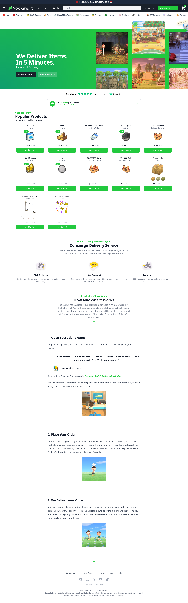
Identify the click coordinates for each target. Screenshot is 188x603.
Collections (84, 15)
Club (58, 8)
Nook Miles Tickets (65, 15)
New (8, 15)
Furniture (112, 15)
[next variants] (39, 217)
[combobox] (102, 8)
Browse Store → (26, 74)
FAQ (38, 8)
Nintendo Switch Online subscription (103, 376)
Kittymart (88, 584)
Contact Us (70, 573)
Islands (98, 15)
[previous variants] (21, 217)
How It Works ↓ (47, 74)
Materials (139, 15)
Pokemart (100, 584)
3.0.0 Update (35, 15)
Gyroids (183, 15)
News (46, 8)
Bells (49, 15)
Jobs (120, 573)
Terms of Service (106, 573)
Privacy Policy (86, 573)
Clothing (125, 15)
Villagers (170, 15)
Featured (20, 15)
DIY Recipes (155, 15)
